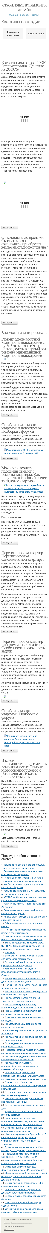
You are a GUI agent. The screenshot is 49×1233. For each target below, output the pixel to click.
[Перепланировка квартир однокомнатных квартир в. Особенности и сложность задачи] (24, 697)
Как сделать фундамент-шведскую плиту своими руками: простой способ (23, 1058)
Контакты (7, 1223)
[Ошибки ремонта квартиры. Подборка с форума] (24, 740)
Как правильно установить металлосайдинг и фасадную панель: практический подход (20, 1066)
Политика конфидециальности (14, 1226)
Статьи (35, 14)
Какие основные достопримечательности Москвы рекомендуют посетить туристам (23, 938)
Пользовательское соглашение (21, 1223)
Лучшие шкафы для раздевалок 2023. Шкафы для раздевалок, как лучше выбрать (23, 1149)
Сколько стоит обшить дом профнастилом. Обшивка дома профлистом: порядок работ (23, 1085)
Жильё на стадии (36, 33)
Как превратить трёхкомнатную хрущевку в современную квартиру (24, 993)
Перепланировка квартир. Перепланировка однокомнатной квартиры (22, 556)
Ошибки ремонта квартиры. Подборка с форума (19, 714)
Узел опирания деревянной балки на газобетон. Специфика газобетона (21, 1162)
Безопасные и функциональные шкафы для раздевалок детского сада (23, 957)
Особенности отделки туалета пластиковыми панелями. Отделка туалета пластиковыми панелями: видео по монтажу (23, 1076)
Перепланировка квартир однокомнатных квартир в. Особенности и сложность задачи (23, 646)
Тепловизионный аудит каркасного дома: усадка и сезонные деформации (23, 866)
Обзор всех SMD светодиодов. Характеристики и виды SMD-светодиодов (22, 1168)
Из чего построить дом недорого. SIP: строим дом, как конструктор (22, 1184)
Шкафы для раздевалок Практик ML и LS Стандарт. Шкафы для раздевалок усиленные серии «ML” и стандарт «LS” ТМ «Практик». (23, 1139)
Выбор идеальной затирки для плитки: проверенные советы (22, 1045)
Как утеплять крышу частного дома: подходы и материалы (21, 1025)
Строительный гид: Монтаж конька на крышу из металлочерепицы (22, 1129)
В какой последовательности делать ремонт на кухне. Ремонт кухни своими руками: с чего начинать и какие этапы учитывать (24, 768)
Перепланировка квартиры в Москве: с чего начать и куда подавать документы (22, 879)
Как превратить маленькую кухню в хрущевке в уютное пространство (20, 999)
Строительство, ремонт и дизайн (24, 7)
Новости (24, 14)
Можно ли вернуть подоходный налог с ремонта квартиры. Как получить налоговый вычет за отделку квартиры (23, 474)
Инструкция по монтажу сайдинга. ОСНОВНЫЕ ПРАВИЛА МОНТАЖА (20, 1155)
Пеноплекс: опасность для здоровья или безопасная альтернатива (23, 1093)
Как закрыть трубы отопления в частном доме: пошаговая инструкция (23, 980)
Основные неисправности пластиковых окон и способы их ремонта (22, 873)
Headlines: (10, 952)
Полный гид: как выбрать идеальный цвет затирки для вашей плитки (24, 986)
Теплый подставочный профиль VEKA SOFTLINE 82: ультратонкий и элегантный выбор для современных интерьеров (22, 946)
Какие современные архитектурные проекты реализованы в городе (21, 1012)
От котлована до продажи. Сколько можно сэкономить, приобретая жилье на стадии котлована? (24, 242)
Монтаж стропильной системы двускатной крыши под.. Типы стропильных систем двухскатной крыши (24, 1176)
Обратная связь (9, 1230)
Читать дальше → (9, 227)
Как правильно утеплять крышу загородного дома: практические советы (21, 1006)
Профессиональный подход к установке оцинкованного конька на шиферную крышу (23, 1051)
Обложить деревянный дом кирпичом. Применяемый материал (22, 1100)
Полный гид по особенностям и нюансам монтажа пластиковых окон (23, 931)
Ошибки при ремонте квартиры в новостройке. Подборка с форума (22, 428)
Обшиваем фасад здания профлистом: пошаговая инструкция (22, 912)
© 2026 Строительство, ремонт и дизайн (17, 1219)
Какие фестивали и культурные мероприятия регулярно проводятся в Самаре (20, 972)
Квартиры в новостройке (13, 34)
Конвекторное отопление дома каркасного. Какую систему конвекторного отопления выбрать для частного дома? (22, 1121)
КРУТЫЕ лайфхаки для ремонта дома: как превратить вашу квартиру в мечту (23, 899)
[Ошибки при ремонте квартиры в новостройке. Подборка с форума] (24, 451)
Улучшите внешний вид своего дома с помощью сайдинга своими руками (22, 1210)
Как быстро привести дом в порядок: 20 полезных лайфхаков (22, 886)
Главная (13, 14)
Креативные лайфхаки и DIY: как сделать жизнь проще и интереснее (23, 892)
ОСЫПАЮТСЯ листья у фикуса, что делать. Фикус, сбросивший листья (21, 1191)
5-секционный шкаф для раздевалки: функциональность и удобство (21, 964)
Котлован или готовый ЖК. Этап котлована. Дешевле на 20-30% (24, 66)
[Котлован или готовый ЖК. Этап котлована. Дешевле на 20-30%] (24, 183)
